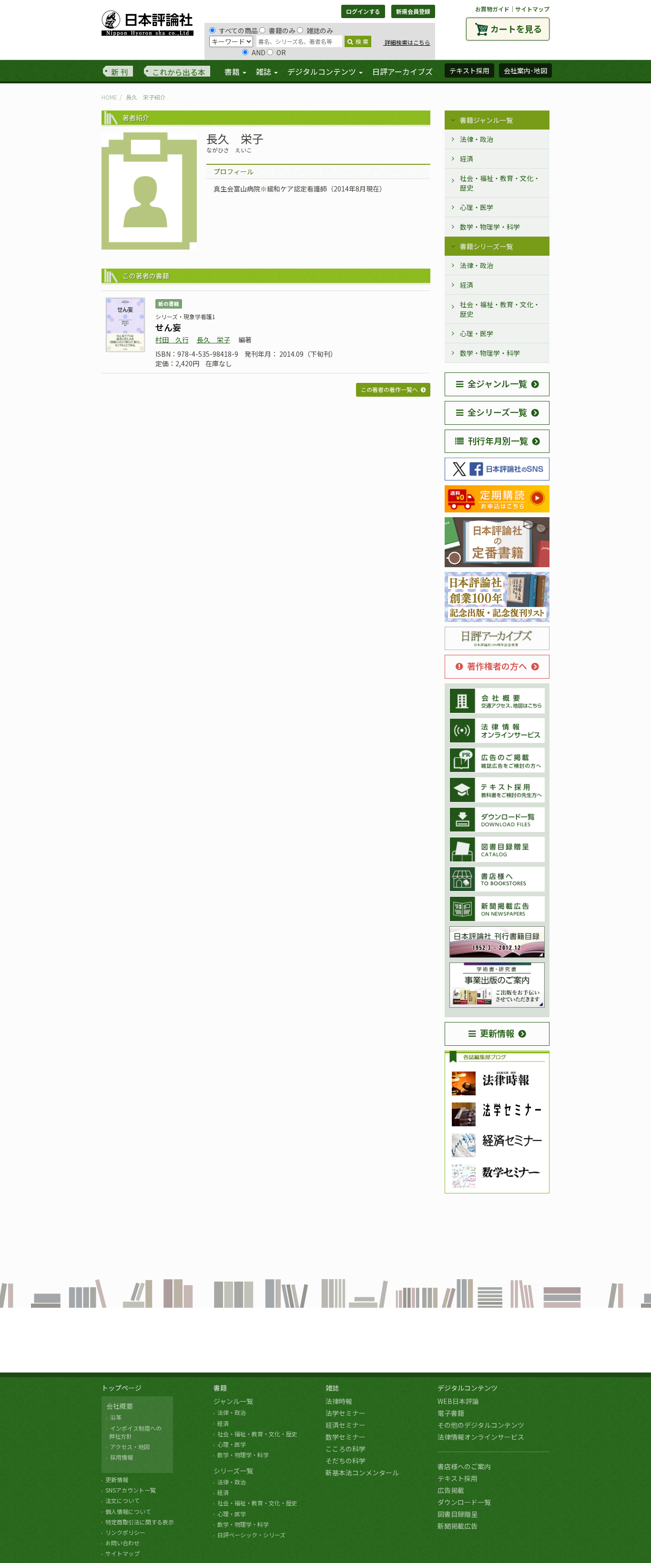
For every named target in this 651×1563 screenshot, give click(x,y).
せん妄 (168, 327)
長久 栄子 (213, 339)
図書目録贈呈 (457, 1514)
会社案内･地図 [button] (525, 70)
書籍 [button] (233, 71)
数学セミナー (346, 1437)
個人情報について (128, 1511)
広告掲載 (450, 1490)
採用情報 (121, 1457)
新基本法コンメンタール (362, 1472)
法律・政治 (476, 139)
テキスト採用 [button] (469, 70)
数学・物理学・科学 (490, 226)
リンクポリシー (125, 1532)
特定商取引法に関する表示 (139, 1522)
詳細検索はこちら (406, 42)
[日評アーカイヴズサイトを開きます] (497, 639)
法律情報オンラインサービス (480, 1437)
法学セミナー (346, 1413)
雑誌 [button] (264, 71)
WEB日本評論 (458, 1401)
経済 (466, 158)
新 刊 (119, 72)
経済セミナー (346, 1425)
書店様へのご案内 (464, 1466)
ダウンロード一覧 (464, 1502)
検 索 (362, 41)
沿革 (116, 1417)
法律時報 (339, 1401)
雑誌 (332, 1388)
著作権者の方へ (497, 666)
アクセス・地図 (130, 1447)
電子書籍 (450, 1413)
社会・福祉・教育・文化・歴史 (500, 182)
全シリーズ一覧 (497, 412)
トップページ (122, 1388)
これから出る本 (178, 72)
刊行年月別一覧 (498, 440)
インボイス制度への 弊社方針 (134, 1432)
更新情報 (497, 1033)
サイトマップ (532, 9)
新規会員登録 (413, 11)
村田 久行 (172, 339)
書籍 (220, 1388)
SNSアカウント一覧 (130, 1490)
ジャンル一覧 (233, 1401)
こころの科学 (346, 1448)
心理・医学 (476, 207)
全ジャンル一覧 (497, 383)
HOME (109, 97)
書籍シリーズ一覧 (486, 246)
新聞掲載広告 (457, 1526)
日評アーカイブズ (402, 71)
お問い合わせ (122, 1543)
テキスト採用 (457, 1478)
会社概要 (119, 1406)
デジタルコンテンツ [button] (322, 71)
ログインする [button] (363, 11)
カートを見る (516, 28)
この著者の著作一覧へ (389, 389)
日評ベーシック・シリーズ (251, 1535)
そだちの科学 (346, 1460)
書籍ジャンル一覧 (486, 120)
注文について (122, 1500)
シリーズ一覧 (233, 1470)
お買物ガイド (492, 9)
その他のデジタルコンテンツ (480, 1425)
